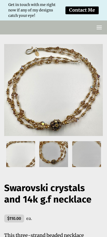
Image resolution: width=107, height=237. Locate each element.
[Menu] (99, 27)
